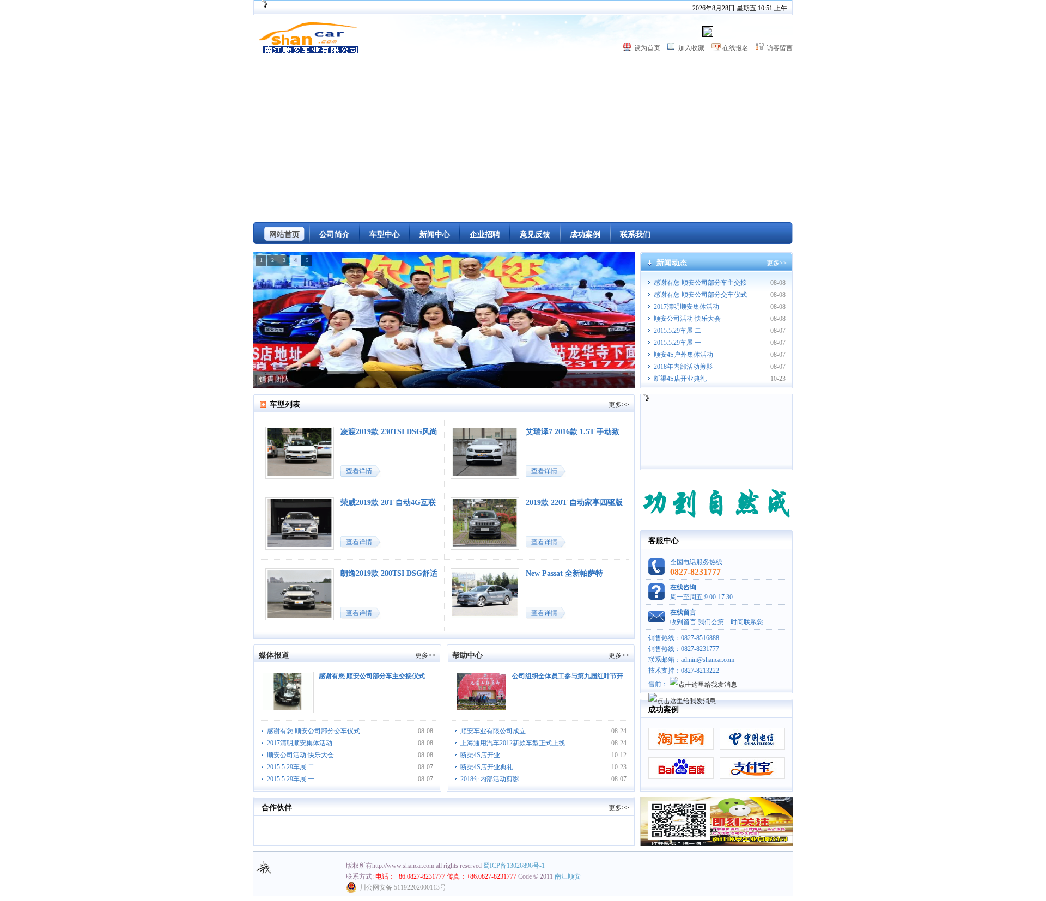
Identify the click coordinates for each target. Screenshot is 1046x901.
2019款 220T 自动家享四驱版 (574, 502)
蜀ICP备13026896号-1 (514, 865)
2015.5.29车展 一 (677, 342)
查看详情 (359, 471)
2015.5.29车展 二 (677, 330)
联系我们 (635, 234)
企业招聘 (485, 234)
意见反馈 (535, 234)
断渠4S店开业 (480, 755)
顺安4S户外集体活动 (683, 354)
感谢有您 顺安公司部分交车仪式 (700, 295)
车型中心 (384, 234)
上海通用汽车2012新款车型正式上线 (512, 743)
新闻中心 (434, 234)
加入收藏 (691, 48)
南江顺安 (568, 876)
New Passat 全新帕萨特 (564, 573)
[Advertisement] (523, 140)
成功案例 (585, 234)
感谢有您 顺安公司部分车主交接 (700, 283)
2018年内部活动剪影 (683, 366)
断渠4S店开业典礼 (680, 378)
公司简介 (334, 234)
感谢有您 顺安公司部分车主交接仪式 (372, 676)
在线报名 (735, 48)
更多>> (777, 263)
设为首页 (647, 48)
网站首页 (284, 234)
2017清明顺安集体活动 (686, 307)
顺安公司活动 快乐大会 (687, 318)
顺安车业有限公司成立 (493, 731)
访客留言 (780, 48)
